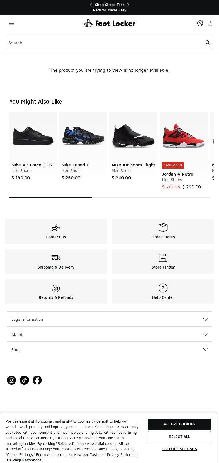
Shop (16, 349)
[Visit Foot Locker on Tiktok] (24, 380)
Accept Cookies (179, 424)
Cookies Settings (179, 448)
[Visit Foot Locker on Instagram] (11, 380)
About (16, 334)
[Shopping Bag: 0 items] (210, 23)
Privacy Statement (24, 460)
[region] (109, 7)
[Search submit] (208, 42)
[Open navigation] (11, 23)
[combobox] (109, 42)
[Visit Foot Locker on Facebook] (37, 380)
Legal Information (27, 319)
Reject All (179, 436)
